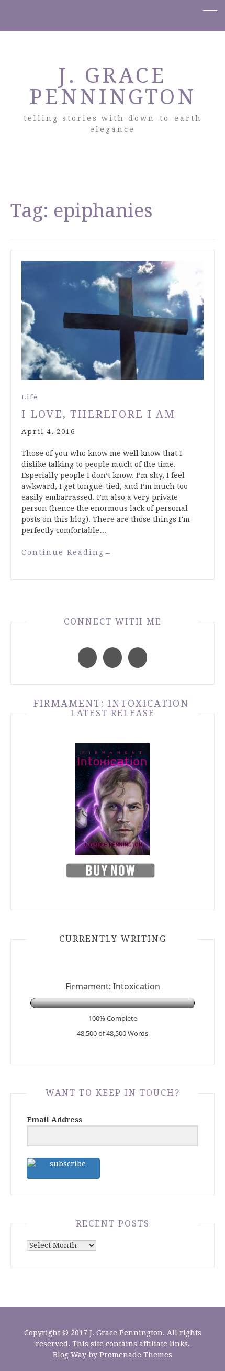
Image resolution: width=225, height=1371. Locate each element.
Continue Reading (67, 552)
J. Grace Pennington (112, 86)
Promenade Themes (135, 1355)
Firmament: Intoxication (111, 703)
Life (29, 397)
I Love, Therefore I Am (98, 414)
